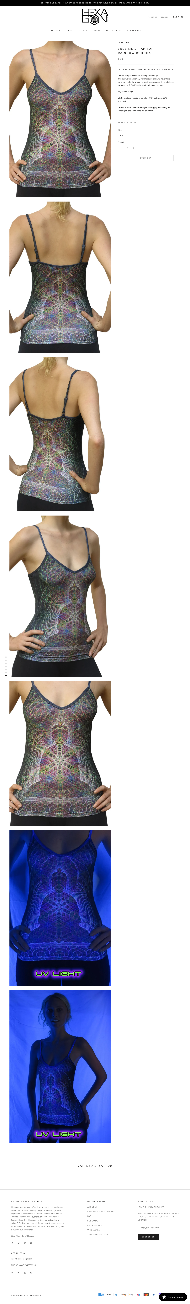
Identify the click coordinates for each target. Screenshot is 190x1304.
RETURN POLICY (94, 1225)
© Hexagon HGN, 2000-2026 (26, 1295)
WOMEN (83, 30)
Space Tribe (125, 43)
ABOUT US (92, 1207)
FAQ (89, 1216)
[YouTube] (31, 1243)
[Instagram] (25, 1243)
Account (152, 17)
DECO (96, 30)
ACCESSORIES (113, 30)
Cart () (178, 17)
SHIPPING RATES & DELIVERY (101, 1211)
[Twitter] (131, 122)
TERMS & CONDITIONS (97, 1234)
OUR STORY (55, 30)
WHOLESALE (93, 1230)
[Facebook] (127, 122)
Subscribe (148, 1237)
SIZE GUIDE (92, 1221)
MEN (70, 30)
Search (165, 17)
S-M (121, 135)
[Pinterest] (135, 122)
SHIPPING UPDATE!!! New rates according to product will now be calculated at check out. (95, 3)
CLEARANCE (134, 30)
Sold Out (145, 158)
